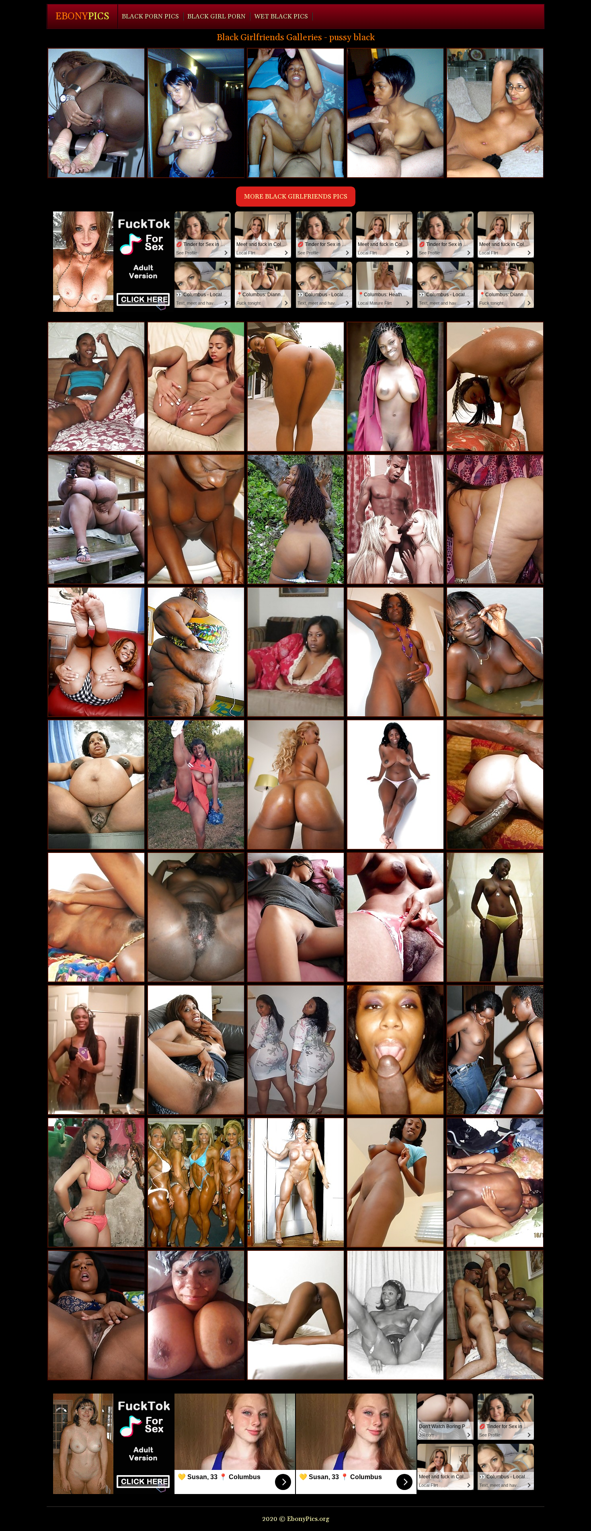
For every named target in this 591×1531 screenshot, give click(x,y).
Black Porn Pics (150, 16)
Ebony (82, 16)
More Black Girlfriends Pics (295, 197)
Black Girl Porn (216, 16)
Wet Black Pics (281, 16)
